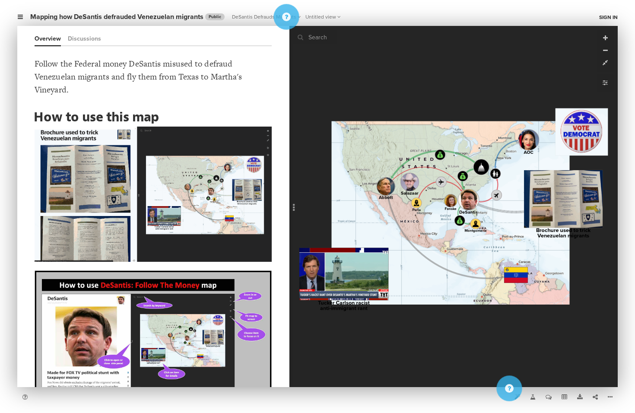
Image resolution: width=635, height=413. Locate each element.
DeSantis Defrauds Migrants (264, 17)
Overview (48, 38)
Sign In (608, 17)
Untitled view (320, 17)
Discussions (84, 38)
